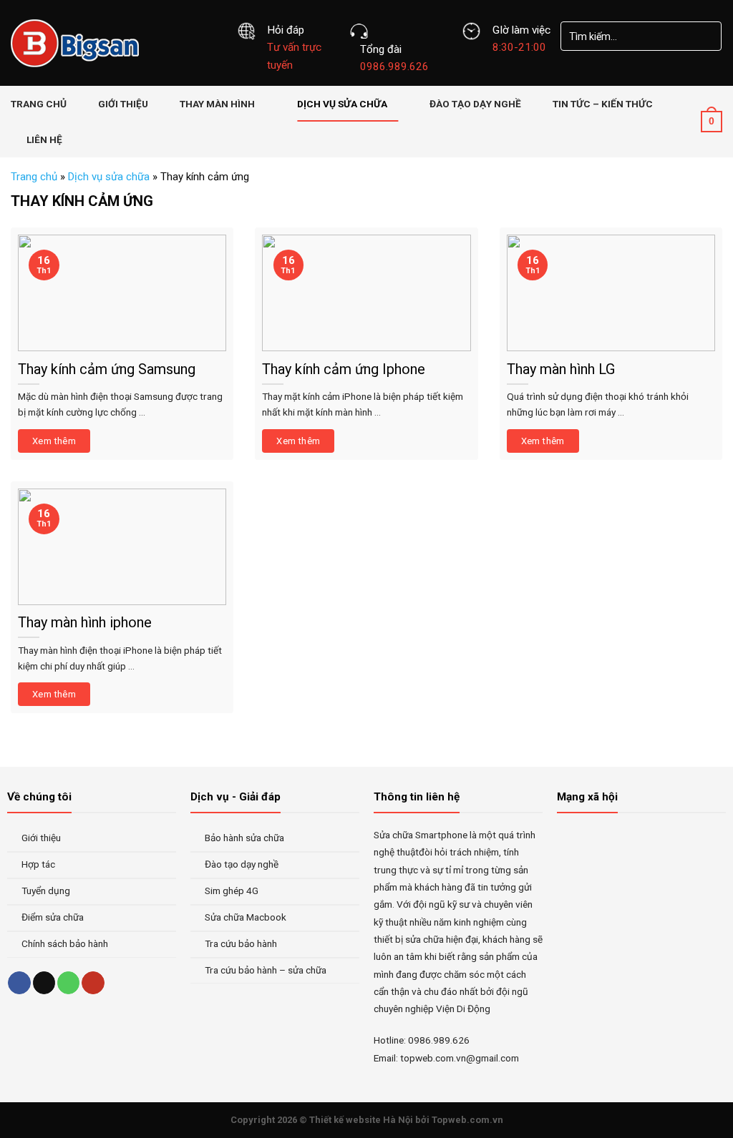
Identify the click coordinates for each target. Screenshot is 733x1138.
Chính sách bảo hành (64, 943)
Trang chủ (39, 103)
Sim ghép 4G (231, 890)
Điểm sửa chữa (52, 917)
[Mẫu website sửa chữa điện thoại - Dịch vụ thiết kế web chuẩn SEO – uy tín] (113, 43)
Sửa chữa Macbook (245, 917)
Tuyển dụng (45, 890)
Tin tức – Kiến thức (603, 103)
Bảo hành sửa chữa (244, 837)
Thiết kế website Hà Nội (361, 1119)
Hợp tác (38, 864)
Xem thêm (54, 441)
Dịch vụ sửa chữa (342, 103)
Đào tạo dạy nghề (475, 103)
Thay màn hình (217, 103)
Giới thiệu (123, 103)
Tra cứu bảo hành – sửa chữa (265, 970)
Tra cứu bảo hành (241, 943)
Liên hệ (44, 139)
